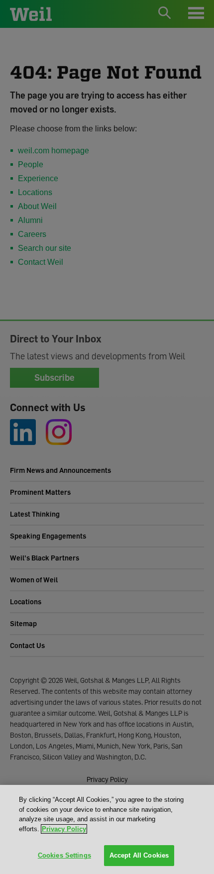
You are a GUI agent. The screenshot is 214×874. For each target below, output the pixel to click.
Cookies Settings (64, 855)
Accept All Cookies (139, 855)
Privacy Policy (64, 829)
